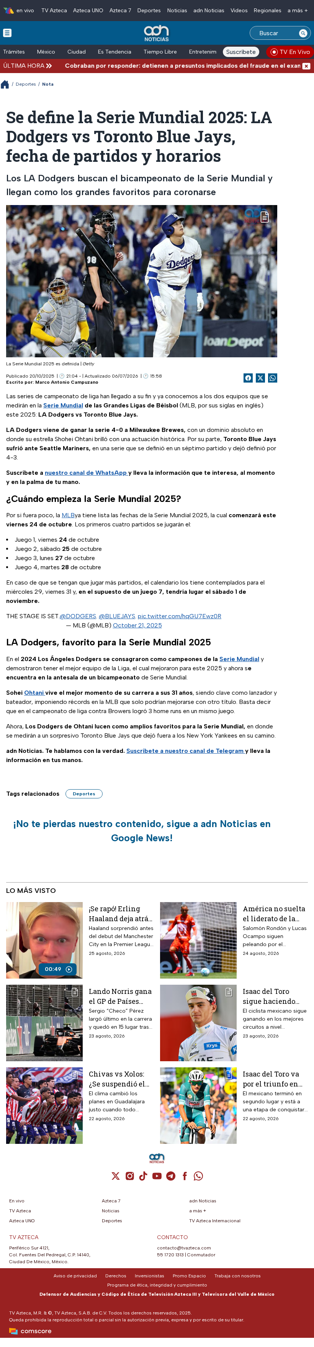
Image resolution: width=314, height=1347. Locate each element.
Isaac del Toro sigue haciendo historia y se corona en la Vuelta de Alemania (269, 996)
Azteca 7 (120, 10)
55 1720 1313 (170, 1254)
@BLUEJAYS (117, 616)
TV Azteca (54, 10)
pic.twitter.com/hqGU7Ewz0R (179, 616)
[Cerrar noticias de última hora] (306, 65)
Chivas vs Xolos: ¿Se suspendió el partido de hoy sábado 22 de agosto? (117, 1078)
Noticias (177, 10)
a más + (298, 10)
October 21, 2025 (137, 625)
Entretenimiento (209, 52)
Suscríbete (241, 51)
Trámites (14, 52)
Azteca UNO (88, 10)
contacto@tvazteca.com (184, 1248)
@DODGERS (78, 616)
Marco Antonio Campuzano (66, 382)
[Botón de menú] (7, 32)
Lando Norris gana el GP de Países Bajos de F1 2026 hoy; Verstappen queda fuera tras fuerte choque (120, 996)
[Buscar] (303, 32)
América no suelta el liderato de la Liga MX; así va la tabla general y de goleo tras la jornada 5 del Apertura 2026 (274, 913)
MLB (68, 515)
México (46, 52)
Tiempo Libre (160, 52)
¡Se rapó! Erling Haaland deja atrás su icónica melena (120, 913)
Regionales (267, 10)
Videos (239, 10)
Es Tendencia (114, 52)
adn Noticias (208, 10)
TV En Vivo (295, 51)
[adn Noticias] (157, 33)
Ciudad (76, 52)
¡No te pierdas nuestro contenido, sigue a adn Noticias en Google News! (142, 831)
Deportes (149, 10)
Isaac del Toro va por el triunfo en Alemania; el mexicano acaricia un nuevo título (274, 1078)
